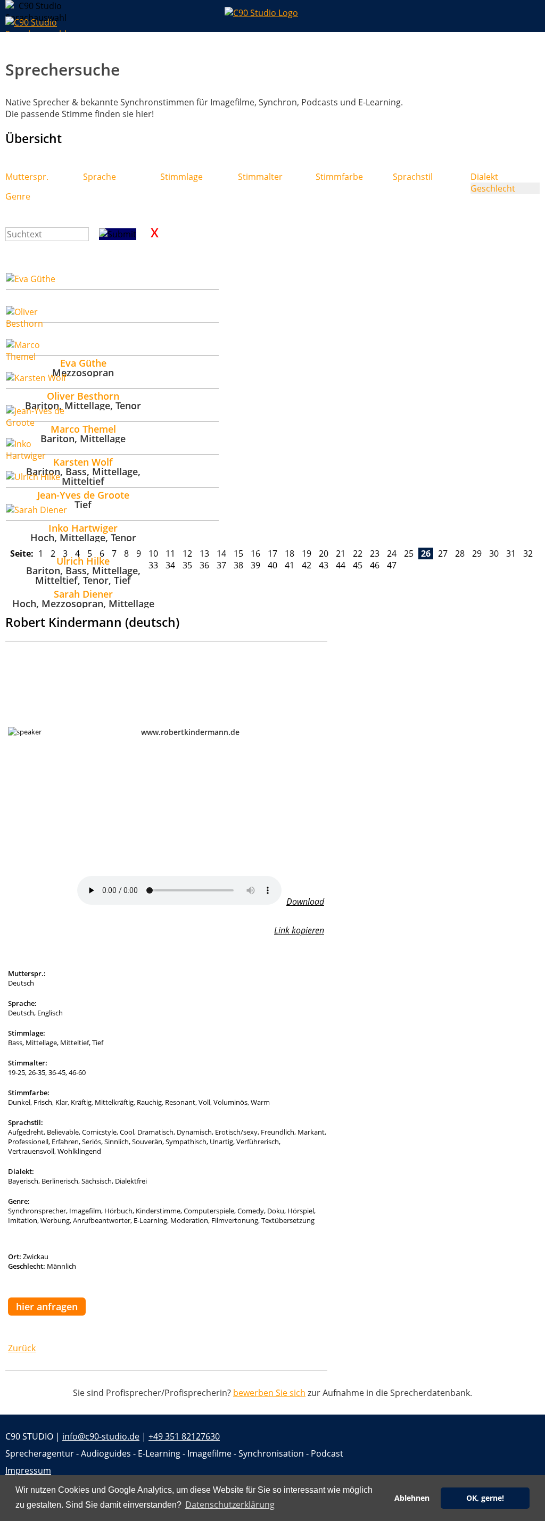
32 (528, 553)
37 (221, 565)
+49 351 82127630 (184, 1436)
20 (323, 553)
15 (238, 553)
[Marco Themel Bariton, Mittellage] (112, 347)
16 (255, 553)
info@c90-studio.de (100, 1436)
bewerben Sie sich (269, 1393)
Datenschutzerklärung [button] (230, 1504)
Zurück (22, 1348)
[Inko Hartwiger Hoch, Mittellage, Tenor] (112, 446)
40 (272, 565)
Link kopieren (299, 930)
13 (204, 553)
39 (255, 565)
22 (357, 553)
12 (187, 553)
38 (238, 565)
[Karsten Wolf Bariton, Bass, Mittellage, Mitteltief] (112, 380)
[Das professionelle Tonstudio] (272, 16)
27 (443, 553)
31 (511, 553)
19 (306, 553)
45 (357, 565)
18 (289, 553)
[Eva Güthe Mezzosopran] (112, 281)
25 (409, 553)
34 (170, 565)
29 (477, 553)
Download (305, 901)
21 (340, 553)
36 (204, 565)
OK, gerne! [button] (485, 1498)
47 (392, 565)
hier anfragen (47, 1306)
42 (306, 565)
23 (374, 553)
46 (374, 565)
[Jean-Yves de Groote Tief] (112, 413)
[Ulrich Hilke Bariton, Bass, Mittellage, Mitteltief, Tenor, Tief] (112, 479)
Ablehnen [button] (412, 1498)
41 (289, 565)
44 (340, 565)
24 (392, 553)
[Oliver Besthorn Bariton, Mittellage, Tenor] (112, 314)
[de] (13, 8)
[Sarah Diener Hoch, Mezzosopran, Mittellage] (112, 512)
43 (323, 565)
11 (170, 553)
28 (460, 553)
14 (221, 553)
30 (494, 553)
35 (187, 565)
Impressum (28, 1470)
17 (272, 553)
